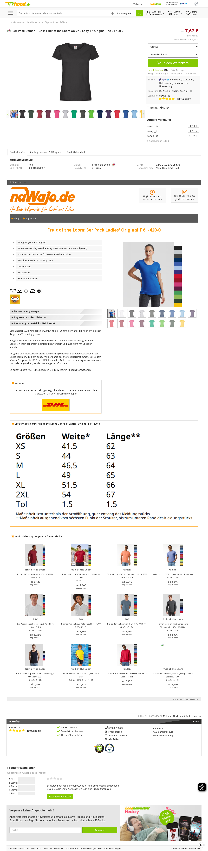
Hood (9, 22)
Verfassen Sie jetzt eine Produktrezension (89, 788)
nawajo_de (152, 126)
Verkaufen (137, 4)
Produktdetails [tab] (17, 152)
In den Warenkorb (175, 62)
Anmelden (100, 830)
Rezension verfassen (60, 796)
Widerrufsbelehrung (163, 735)
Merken (154, 107)
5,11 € (193, 130)
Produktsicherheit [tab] (76, 152)
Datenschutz (166, 731)
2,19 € (193, 125)
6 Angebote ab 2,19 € (158, 140)
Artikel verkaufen (187, 716)
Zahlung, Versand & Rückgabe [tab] (45, 152)
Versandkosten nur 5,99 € (185, 39)
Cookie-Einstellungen (87, 848)
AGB (155, 731)
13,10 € (193, 135)
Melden (167, 716)
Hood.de (18, 4)
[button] (198, 3)
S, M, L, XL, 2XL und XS (168, 164)
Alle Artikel (113, 739)
